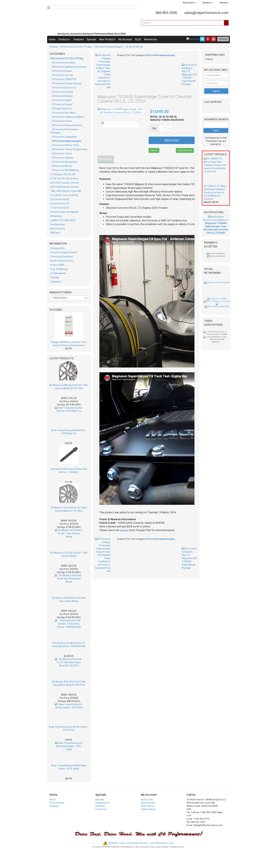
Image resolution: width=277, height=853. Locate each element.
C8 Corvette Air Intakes (64, 62)
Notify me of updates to (216, 226)
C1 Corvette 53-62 (59, 207)
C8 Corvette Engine (61, 100)
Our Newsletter (58, 273)
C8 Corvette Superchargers (109, 46)
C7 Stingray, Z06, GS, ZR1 (63, 174)
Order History (148, 806)
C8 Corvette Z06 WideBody (65, 170)
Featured (78, 39)
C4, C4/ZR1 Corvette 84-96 (64, 195)
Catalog (54, 46)
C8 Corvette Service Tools (65, 145)
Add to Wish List (185, 150)
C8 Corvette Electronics (64, 87)
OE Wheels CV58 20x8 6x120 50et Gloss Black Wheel (69, 599)
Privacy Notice (57, 802)
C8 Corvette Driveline (62, 92)
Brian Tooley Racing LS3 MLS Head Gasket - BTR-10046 (68, 767)
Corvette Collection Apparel (64, 212)
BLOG (138, 39)
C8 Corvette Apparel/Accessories (69, 67)
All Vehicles (56, 216)
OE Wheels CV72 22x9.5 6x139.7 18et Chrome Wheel (69, 554)
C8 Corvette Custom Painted (66, 83)
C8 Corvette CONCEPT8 (64, 79)
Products (63, 39)
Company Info (57, 248)
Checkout (223, 2)
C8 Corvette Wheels (62, 166)
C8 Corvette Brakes (62, 71)
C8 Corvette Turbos (62, 153)
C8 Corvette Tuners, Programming (69, 149)
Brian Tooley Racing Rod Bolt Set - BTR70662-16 (68, 432)
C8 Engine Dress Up (62, 108)
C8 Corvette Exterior (62, 104)
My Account (188, 2)
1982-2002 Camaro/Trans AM (65, 191)
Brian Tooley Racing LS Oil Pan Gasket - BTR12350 (69, 728)
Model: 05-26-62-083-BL (163, 116)
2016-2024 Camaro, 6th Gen (64, 187)
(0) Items (206, 2)
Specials (91, 39)
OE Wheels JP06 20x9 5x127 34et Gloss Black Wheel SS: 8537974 (69, 683)
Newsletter (150, 39)
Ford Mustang (57, 224)
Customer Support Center (63, 252)
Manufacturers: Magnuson (167, 120)
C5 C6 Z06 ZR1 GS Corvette (64, 178)
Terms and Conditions (61, 256)
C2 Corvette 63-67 (59, 203)
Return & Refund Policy (62, 260)
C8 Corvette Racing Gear (64, 162)
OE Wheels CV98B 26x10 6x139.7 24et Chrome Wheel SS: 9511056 (68, 387)
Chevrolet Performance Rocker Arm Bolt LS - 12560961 (68, 470)
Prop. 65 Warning (58, 269)
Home (52, 39)
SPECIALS (55, 233)
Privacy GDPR (57, 265)
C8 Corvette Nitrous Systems (67, 125)
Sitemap (54, 277)
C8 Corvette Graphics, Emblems (68, 117)
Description (105, 159)
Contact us (101, 809)
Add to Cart (171, 140)
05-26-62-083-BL (134, 46)
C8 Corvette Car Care (62, 75)
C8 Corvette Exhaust (62, 96)
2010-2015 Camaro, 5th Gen (64, 182)
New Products (107, 39)
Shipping (54, 806)
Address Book (148, 809)
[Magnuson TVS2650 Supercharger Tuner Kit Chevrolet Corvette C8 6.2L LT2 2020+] (120, 122)
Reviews (154, 150)
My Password (148, 802)
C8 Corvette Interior (62, 121)
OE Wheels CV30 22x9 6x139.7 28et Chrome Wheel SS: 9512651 (69, 509)
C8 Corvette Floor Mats (64, 112)
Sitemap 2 (55, 281)
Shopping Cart (102, 802)
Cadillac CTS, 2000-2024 (62, 220)
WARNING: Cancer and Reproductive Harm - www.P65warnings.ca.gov (140, 843)
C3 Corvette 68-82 (59, 199)
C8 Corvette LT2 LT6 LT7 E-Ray (76, 46)
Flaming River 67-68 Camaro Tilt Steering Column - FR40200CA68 (68, 644)
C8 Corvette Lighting (62, 157)
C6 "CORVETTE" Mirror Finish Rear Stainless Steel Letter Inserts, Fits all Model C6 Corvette (215, 192)
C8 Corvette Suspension (64, 137)
